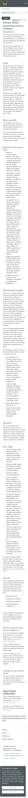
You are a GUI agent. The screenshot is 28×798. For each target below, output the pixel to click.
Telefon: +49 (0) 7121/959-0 (12, 753)
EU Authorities (7, 710)
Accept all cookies (13, 787)
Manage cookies (13, 791)
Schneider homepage (7, 3)
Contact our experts (9, 758)
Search (24, 3)
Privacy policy (6, 8)
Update (6, 18)
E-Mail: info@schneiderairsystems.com (14, 755)
